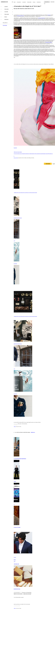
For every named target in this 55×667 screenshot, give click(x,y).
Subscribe (5, 25)
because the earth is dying (20, 15)
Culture (8, 11)
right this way (33, 432)
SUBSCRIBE (48, 163)
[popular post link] (18, 192)
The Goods (8, 14)
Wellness (8, 9)
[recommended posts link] (16, 553)
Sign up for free (16, 157)
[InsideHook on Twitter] (54, 161)
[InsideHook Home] (4, 1)
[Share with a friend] (50, 161)
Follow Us (47, 1)
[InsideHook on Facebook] (52, 161)
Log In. (54, 163)
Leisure (8, 6)
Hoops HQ (6, 19)
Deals (5, 16)
